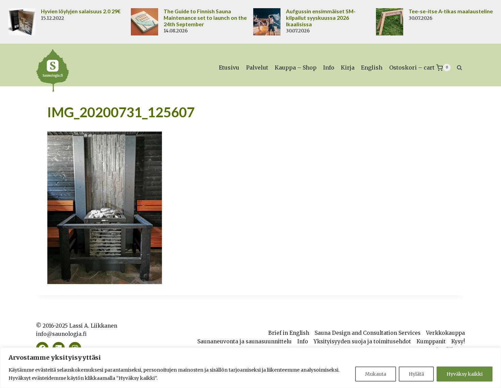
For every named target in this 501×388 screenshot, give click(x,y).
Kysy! (458, 341)
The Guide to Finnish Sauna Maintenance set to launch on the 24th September (205, 17)
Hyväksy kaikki (464, 374)
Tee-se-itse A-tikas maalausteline (451, 11)
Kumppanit (431, 341)
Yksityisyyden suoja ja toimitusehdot (362, 341)
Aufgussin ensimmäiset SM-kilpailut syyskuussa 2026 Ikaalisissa (320, 17)
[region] (250, 367)
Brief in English (288, 333)
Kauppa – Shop (296, 67)
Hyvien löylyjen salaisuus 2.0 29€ (81, 11)
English (371, 67)
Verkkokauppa (445, 333)
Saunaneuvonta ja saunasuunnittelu (244, 341)
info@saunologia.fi (61, 334)
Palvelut (257, 67)
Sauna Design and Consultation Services (368, 333)
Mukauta (375, 374)
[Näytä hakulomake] (459, 67)
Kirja (347, 67)
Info (328, 67)
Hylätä (416, 374)
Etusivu (229, 67)
